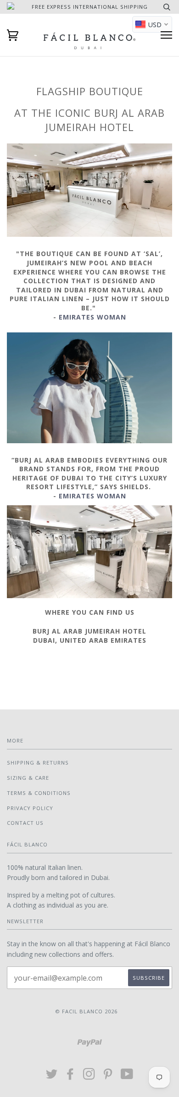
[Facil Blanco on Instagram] (89, 1076)
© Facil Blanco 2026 (86, 1011)
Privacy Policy (30, 808)
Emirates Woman (92, 317)
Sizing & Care (28, 777)
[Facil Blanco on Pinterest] (108, 1076)
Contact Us (25, 822)
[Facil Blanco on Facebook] (70, 1076)
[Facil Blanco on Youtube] (127, 1076)
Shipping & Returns (38, 762)
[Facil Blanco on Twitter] (52, 1076)
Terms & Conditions (39, 792)
